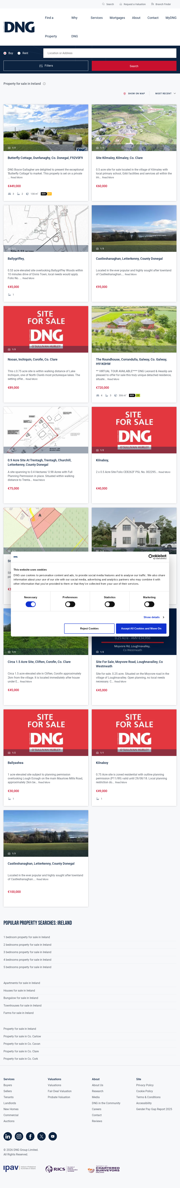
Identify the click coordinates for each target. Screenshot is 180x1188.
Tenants (9, 1097)
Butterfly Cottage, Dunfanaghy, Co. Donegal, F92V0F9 (45, 158)
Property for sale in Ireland (20, 1028)
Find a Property (51, 27)
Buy (10, 53)
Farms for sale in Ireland (19, 1013)
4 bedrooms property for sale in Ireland (27, 959)
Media (96, 1097)
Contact (153, 18)
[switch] (70, 604)
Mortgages (117, 18)
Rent (25, 53)
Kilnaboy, (102, 460)
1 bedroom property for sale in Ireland (27, 937)
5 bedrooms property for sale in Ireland (27, 967)
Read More (16, 177)
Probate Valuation (59, 1097)
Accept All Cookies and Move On (141, 628)
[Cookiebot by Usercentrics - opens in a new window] (151, 556)
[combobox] (109, 53)
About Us (97, 1085)
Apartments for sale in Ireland (22, 983)
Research (97, 1091)
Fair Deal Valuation (60, 1091)
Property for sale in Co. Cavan (22, 1043)
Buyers (8, 1085)
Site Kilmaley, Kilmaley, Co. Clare (119, 158)
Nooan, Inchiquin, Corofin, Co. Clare (32, 359)
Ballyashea (15, 763)
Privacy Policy (145, 1085)
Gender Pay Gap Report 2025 (154, 1109)
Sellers (8, 1091)
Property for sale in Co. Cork (21, 1058)
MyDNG (171, 18)
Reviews (97, 1121)
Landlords (10, 1103)
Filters (49, 65)
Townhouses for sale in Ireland (22, 1005)
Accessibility (144, 1103)
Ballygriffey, (16, 258)
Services (97, 18)
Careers (96, 1109)
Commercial (11, 1115)
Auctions (9, 1121)
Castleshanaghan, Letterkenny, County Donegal (129, 258)
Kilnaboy (102, 763)
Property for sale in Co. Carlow (22, 1036)
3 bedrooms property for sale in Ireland (27, 952)
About (136, 18)
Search (134, 66)
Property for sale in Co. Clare (21, 1051)
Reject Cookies (89, 628)
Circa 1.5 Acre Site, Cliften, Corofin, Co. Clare (39, 662)
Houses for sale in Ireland (19, 990)
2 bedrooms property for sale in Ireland (27, 944)
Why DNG (74, 27)
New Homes (11, 1109)
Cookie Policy (144, 1091)
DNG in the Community (106, 1103)
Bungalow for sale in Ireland (21, 998)
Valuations (54, 1085)
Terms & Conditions (148, 1097)
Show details (152, 617)
